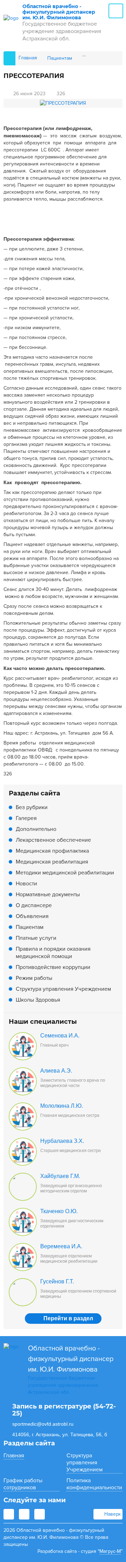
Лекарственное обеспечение (53, 840)
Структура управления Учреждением (63, 988)
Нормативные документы (48, 894)
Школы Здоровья (38, 999)
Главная (14, 1455)
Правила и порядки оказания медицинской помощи (53, 952)
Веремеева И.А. (61, 1246)
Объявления (32, 916)
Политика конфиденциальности (94, 1484)
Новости (26, 883)
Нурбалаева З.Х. (62, 1141)
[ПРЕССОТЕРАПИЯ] (63, 103)
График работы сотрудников (23, 1484)
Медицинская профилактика (52, 850)
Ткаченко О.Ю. (59, 1211)
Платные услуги (36, 938)
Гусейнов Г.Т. (57, 1281)
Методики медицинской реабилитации (65, 872)
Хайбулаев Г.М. (60, 1176)
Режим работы (34, 978)
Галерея (26, 818)
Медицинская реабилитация (52, 861)
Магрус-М (110, 1551)
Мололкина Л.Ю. (61, 1106)
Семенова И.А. (59, 1036)
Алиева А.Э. (56, 1071)
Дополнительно (36, 829)
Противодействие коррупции (53, 967)
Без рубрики (32, 807)
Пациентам (29, 927)
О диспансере (34, 905)
